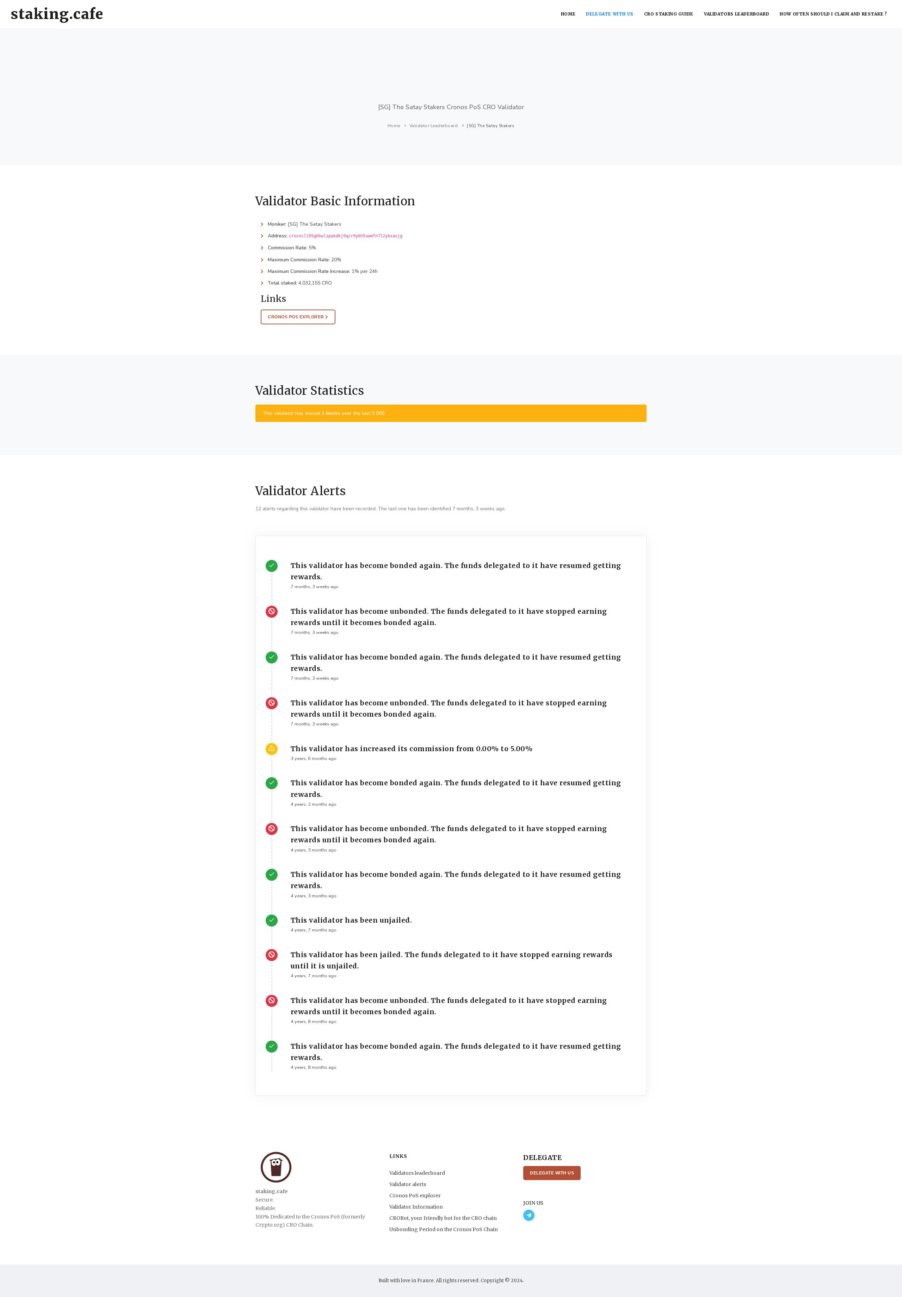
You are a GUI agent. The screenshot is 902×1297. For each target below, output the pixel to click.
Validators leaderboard (736, 14)
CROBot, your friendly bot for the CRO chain (443, 1218)
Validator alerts (407, 1184)
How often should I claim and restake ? (833, 14)
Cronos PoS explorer (415, 1195)
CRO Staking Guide (668, 14)
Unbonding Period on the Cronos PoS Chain (443, 1229)
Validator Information (416, 1207)
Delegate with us (610, 14)
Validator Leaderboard (433, 126)
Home (568, 14)
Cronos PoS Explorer (296, 316)
